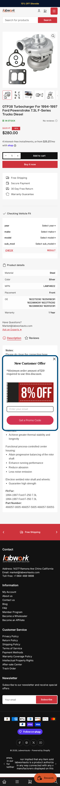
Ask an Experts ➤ (12, 329)
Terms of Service (12, 648)
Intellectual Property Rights (17, 660)
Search (47, 20)
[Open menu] (54, 11)
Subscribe (46, 699)
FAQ (4, 608)
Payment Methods (12, 652)
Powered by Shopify (41, 750)
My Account (9, 591)
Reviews (34, 338)
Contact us (8, 600)
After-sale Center (12, 664)
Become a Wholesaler (14, 616)
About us (7, 595)
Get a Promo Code (30, 420)
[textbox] (35, 226)
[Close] (54, 359)
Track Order (9, 668)
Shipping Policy (11, 644)
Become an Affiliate (13, 620)
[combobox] (30, 20)
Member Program (12, 612)
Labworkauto (24, 750)
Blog (5, 604)
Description (14, 338)
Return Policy (10, 640)
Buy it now (30, 164)
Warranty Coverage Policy (17, 656)
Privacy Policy (10, 636)
